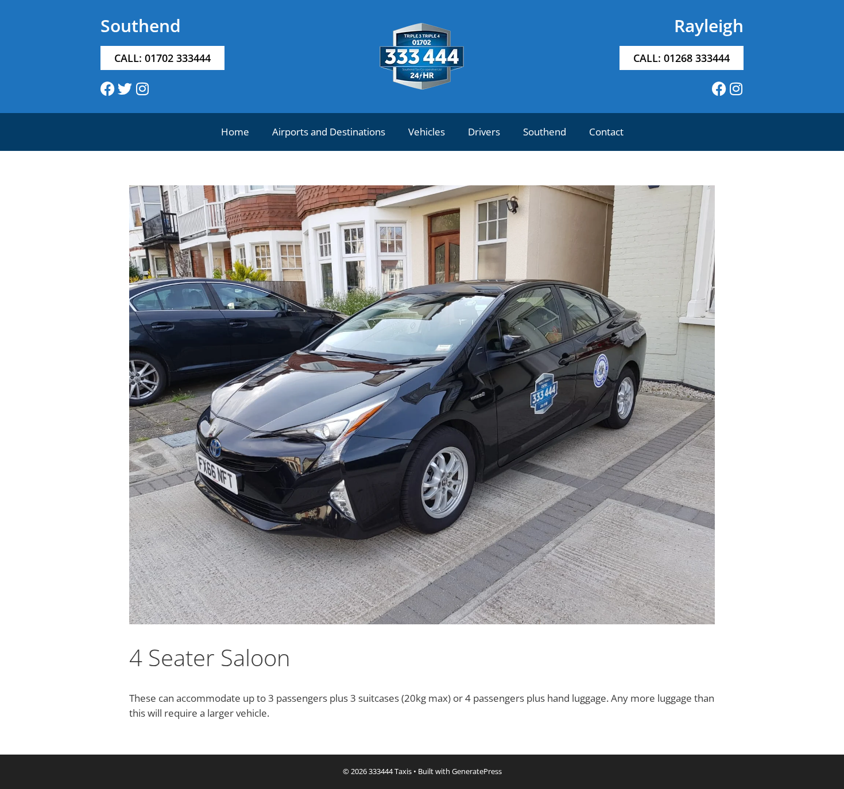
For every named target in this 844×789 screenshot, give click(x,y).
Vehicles (426, 131)
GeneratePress (477, 771)
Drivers (484, 131)
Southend (544, 131)
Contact (606, 131)
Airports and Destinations (328, 131)
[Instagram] (142, 88)
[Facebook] (107, 88)
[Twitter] (125, 88)
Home (235, 131)
